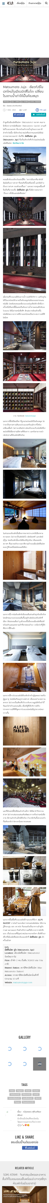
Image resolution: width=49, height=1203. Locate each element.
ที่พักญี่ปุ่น (6, 102)
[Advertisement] (24, 26)
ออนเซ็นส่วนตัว (27, 1098)
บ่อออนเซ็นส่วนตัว (14, 1098)
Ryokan (36, 1091)
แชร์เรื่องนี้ (31, 1148)
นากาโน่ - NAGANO (35, 102)
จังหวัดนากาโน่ (15, 1094)
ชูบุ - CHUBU (24, 102)
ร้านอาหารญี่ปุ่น (35, 3)
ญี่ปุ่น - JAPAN (15, 102)
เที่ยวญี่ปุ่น (21, 3)
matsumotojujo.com (22, 982)
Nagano (19, 1091)
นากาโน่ (21, 143)
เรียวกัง (38, 1098)
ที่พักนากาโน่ (26, 1094)
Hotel (12, 1091)
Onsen (28, 1091)
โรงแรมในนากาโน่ (28, 1102)
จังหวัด (15, 143)
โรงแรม (17, 1102)
